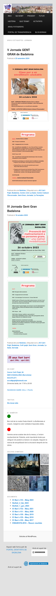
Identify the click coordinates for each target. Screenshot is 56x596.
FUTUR (42, 16)
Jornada (30, 195)
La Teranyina (39, 195)
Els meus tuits (12, 403)
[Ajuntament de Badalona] (39, 555)
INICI (10, 16)
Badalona (15, 193)
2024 (31, 500)
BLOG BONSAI (40, 32)
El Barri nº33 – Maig (21, 500)
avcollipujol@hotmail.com (17, 380)
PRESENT (31, 16)
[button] (23, 465)
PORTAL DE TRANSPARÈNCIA (19, 32)
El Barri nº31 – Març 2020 (22, 511)
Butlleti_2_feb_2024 (20, 503)
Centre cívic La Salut (28, 193)
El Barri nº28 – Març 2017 (22, 520)
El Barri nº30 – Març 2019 (22, 514)
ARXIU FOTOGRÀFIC (16, 26)
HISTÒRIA (11, 21)
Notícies (22, 190)
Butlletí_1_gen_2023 (20, 505)
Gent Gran (22, 195)
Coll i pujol (24, 345)
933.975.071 (12, 378)
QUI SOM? (19, 16)
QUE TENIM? (24, 21)
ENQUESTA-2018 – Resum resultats (27, 523)
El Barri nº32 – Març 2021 (22, 508)
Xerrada (15, 347)
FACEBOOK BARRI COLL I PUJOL (20, 390)
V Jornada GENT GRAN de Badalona (20, 52)
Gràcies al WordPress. (28, 536)
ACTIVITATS (37, 21)
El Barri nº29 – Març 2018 (22, 517)
